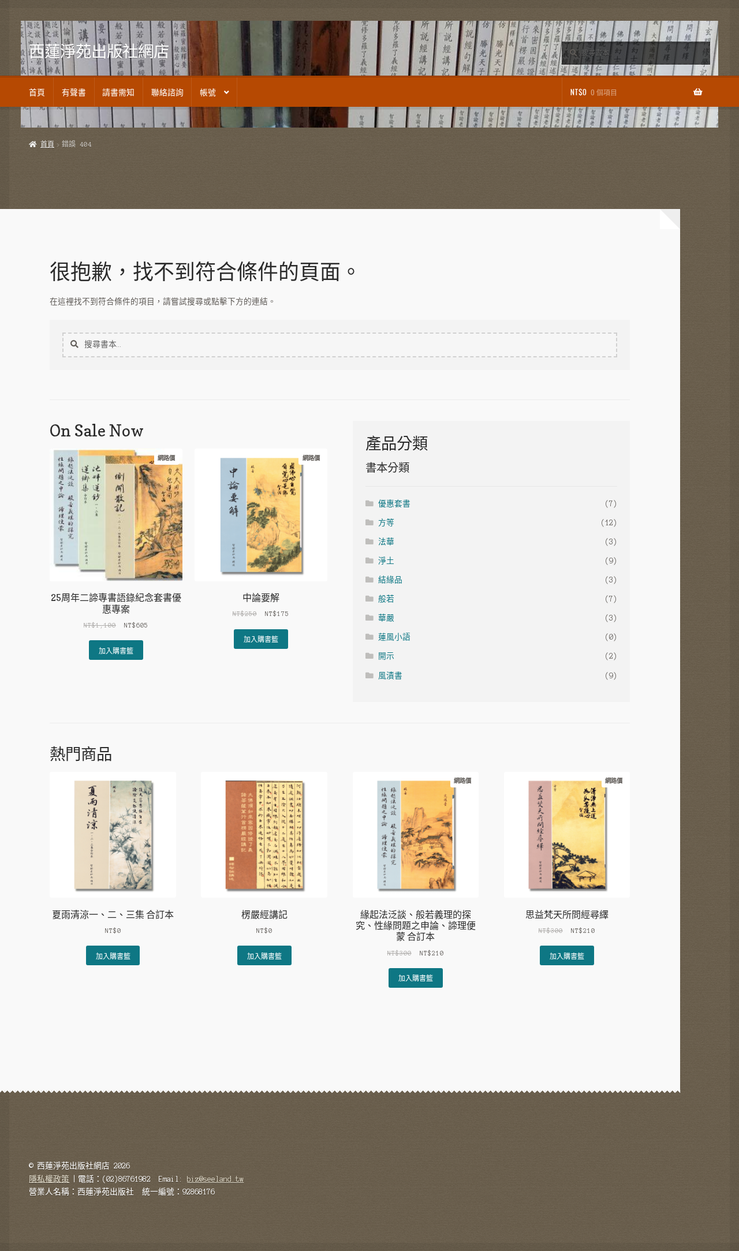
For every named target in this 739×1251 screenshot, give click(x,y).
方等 (386, 522)
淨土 (386, 561)
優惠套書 (394, 503)
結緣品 (390, 580)
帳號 (208, 92)
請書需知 (118, 92)
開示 (386, 656)
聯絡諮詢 (167, 92)
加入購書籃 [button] (116, 650)
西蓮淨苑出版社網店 (99, 51)
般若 (386, 599)
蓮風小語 (394, 637)
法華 (386, 542)
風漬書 (390, 675)
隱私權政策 (49, 1179)
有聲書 (74, 92)
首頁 (37, 92)
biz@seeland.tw (215, 1179)
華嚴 (386, 618)
